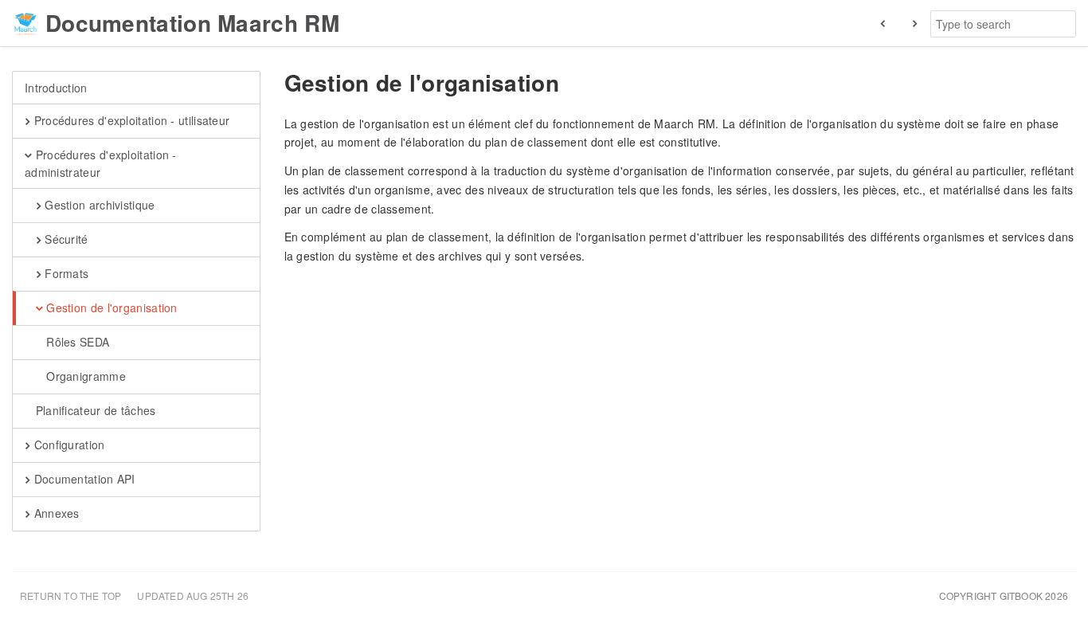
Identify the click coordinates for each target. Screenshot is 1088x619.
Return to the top (70, 595)
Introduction (56, 88)
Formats (64, 273)
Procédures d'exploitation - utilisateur (129, 120)
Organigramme (84, 376)
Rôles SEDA (76, 342)
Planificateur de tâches (93, 410)
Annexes (54, 513)
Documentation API (82, 479)
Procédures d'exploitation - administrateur (101, 163)
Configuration (67, 444)
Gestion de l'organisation (110, 307)
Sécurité (64, 239)
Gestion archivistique (98, 205)
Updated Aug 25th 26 (193, 595)
